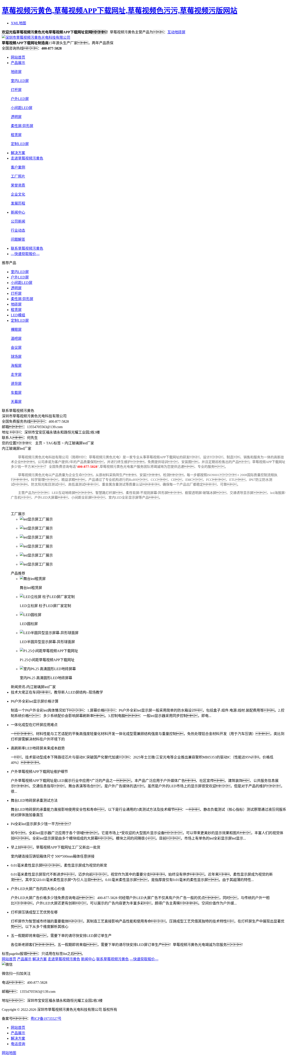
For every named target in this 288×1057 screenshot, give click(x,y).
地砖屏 (16, 72)
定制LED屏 (20, 144)
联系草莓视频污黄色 (27, 248)
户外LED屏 (20, 99)
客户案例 (18, 167)
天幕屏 (16, 402)
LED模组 (18, 315)
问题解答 (18, 239)
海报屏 (16, 366)
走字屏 (16, 375)
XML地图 (18, 23)
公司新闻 (18, 221)
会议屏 (16, 347)
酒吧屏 (16, 338)
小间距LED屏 (21, 108)
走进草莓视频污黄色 (27, 158)
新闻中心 (18, 212)
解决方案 (18, 153)
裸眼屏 (16, 329)
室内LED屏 (20, 81)
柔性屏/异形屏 (22, 126)
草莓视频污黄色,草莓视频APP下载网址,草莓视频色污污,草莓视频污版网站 (119, 11)
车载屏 (16, 393)
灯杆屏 (16, 90)
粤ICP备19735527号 (46, 1018)
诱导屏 (16, 384)
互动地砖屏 (176, 32)
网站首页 (18, 57)
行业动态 (18, 230)
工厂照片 (18, 176)
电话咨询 (18, 1044)
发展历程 (18, 203)
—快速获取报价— (25, 254)
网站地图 (9, 1053)
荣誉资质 (18, 185)
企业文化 (18, 194)
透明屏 (16, 117)
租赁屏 (16, 135)
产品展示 (18, 63)
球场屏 (16, 356)
